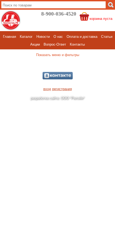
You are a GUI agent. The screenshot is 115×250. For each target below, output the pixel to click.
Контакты (77, 44)
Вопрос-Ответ (55, 44)
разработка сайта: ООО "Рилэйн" (57, 97)
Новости (43, 36)
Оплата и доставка (82, 36)
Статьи (106, 36)
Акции (35, 44)
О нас (58, 36)
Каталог (26, 36)
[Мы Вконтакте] (57, 76)
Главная (9, 36)
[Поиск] (111, 5)
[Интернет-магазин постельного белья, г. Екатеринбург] (10, 20)
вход (47, 88)
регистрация (62, 88)
